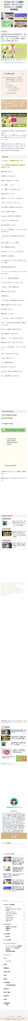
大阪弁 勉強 (20, 592)
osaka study (12, 585)
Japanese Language (15, 913)
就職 (14, 979)
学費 (15, 1004)
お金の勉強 (14, 933)
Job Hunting (15, 915)
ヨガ (14, 958)
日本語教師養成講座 (15, 985)
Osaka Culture (15, 917)
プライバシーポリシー (11, 1016)
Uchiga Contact (11, 438)
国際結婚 (15, 928)
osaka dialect (12, 583)
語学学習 (14, 995)
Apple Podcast (11, 440)
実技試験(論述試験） (15, 951)
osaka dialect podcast (21, 583)
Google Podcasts (12, 442)
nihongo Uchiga (5, 583)
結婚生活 (14, 988)
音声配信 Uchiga (5, 594)
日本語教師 (14, 982)
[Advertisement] (14, 393)
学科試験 (15, 949)
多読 (14, 975)
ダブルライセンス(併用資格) (15, 947)
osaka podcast (5, 585)
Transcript (9, 85)
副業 (14, 964)
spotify (9, 444)
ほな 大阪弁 (21, 590)
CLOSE (22, 73)
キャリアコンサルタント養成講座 (15, 946)
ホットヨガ (15, 961)
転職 (14, 999)
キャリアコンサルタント (14, 943)
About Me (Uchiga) (12, 87)
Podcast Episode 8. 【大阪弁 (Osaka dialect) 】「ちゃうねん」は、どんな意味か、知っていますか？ (15, 80)
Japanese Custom (15, 912)
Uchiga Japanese (5, 590)
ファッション (14, 954)
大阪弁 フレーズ (13, 592)
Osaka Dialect (4, 31)
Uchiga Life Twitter (10, 465)
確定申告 (15, 936)
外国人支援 (14, 971)
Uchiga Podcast (13, 590)
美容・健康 (14, 992)
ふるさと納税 (14, 939)
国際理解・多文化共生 (15, 926)
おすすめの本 (14, 924)
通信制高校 (14, 1003)
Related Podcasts (11, 93)
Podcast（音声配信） (14, 904)
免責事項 (19, 1016)
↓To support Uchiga (12, 90)
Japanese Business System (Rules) (15, 909)
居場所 (15, 930)
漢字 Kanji (15, 920)
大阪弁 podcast (5, 592)
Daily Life (15, 907)
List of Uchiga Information (14, 88)
